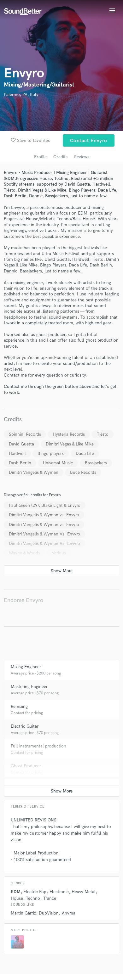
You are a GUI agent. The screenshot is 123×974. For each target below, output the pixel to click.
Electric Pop (34, 891)
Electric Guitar (24, 726)
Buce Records (83, 472)
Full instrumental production (38, 746)
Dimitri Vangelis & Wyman (33, 472)
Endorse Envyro (23, 600)
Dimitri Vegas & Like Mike (70, 444)
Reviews (81, 157)
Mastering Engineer (29, 686)
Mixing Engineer (26, 666)
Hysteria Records (69, 434)
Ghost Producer (26, 766)
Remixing (19, 706)
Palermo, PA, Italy (21, 94)
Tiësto (102, 434)
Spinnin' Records (25, 434)
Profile (40, 157)
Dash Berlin (20, 463)
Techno (33, 898)
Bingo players (51, 453)
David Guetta (21, 444)
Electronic (59, 891)
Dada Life (85, 453)
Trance (49, 898)
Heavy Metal (84, 891)
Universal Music (58, 463)
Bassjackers (96, 463)
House (17, 898)
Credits (60, 157)
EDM (15, 891)
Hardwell (17, 453)
